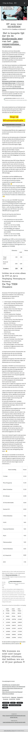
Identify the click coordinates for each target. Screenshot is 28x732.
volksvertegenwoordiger (15, 705)
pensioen (20, 702)
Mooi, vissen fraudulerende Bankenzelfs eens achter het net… (14, 716)
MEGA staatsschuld (16, 95)
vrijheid (5, 707)
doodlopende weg (12, 38)
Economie (5, 699)
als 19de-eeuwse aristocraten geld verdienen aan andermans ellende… (13, 88)
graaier (12, 702)
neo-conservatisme (11, 43)
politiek (5, 705)
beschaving (6, 702)
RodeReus (14, 29)
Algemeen (13, 697)
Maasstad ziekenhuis (11, 575)
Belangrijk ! (20, 697)
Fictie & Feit (12, 699)
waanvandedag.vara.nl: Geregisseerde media (14, 722)
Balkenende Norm (12, 201)
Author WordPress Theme (9, 730)
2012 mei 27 (22, 29)
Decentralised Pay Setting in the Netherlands (13, 686)
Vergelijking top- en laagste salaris (10, 684)
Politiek (18, 699)
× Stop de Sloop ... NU (9, 3)
